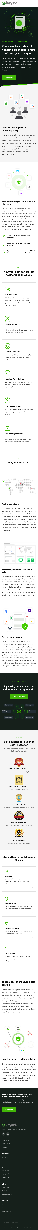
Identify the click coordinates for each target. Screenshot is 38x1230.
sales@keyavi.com (7, 1214)
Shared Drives (6, 1177)
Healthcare (5, 1164)
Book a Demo (9, 77)
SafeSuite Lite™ (6, 1144)
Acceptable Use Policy (8, 1194)
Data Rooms (5, 1157)
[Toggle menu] (34, 3)
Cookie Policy (6, 1191)
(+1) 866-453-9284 (7, 1211)
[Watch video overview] (19, 23)
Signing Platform (6, 1174)
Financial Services (7, 1161)
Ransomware (5, 1171)
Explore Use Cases (19, 696)
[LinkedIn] (3, 1134)
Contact (4, 1208)
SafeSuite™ (5, 1147)
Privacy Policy (6, 1187)
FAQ (3, 1204)
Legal (3, 1167)
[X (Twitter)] (8, 1134)
